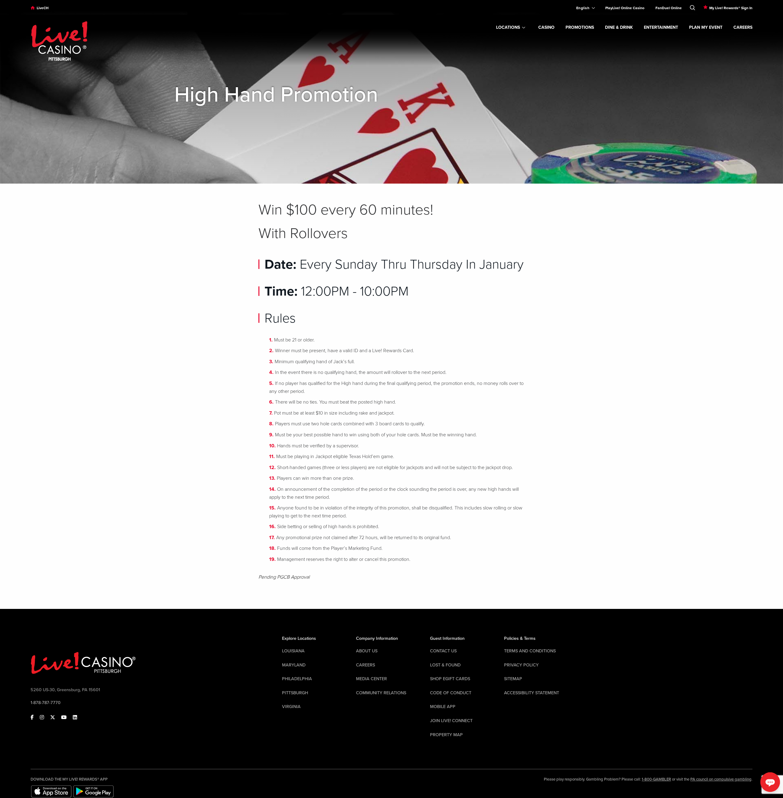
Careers (365, 665)
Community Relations (381, 692)
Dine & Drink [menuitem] (619, 27)
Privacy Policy (521, 665)
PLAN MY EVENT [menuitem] (705, 27)
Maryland (294, 665)
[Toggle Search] (692, 6)
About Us (366, 651)
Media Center (371, 678)
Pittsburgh (295, 692)
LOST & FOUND (445, 665)
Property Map (446, 734)
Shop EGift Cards (450, 678)
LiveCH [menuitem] (43, 8)
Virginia (291, 706)
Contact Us (443, 651)
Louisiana (293, 651)
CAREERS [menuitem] (742, 27)
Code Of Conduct (450, 692)
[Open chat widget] (770, 782)
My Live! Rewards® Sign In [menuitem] (730, 8)
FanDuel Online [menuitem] (668, 8)
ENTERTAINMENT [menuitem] (661, 27)
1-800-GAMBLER (656, 779)
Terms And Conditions (530, 651)
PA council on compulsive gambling (720, 779)
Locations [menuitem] (508, 27)
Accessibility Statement (531, 692)
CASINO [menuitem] (546, 27)
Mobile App (442, 706)
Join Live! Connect (451, 720)
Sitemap (513, 678)
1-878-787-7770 (46, 702)
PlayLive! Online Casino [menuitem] (624, 8)
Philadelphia (297, 678)
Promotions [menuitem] (580, 27)
